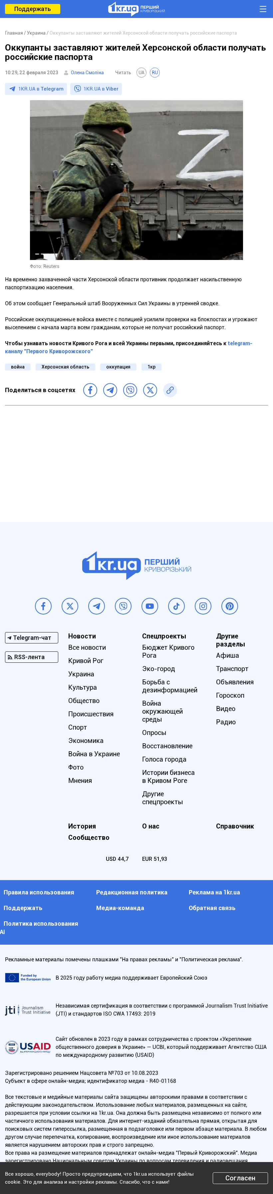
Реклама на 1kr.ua (214, 892)
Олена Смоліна (87, 72)
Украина (81, 674)
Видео (225, 709)
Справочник (235, 826)
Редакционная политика (131, 892)
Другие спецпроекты (162, 798)
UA (141, 72)
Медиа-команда (120, 907)
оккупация (118, 366)
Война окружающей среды (162, 711)
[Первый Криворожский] (136, 9)
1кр (151, 366)
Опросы (154, 733)
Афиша (227, 655)
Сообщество (89, 837)
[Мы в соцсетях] (43, 606)
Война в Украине (94, 754)
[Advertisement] (136, 458)
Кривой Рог (85, 661)
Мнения (80, 781)
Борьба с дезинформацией (169, 686)
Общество (84, 701)
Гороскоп (230, 695)
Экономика (86, 741)
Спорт (77, 727)
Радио (226, 722)
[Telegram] (110, 390)
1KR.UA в (41, 89)
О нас (150, 826)
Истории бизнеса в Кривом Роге (168, 777)
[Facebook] (90, 390)
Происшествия (91, 714)
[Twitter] (150, 390)
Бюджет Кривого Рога (168, 651)
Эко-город (158, 669)
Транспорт (232, 669)
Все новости (87, 647)
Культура (82, 687)
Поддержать (32, 8)
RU (155, 72)
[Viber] (130, 390)
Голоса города (164, 759)
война (18, 366)
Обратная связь (212, 907)
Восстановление (167, 746)
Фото (76, 767)
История (82, 826)
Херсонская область (65, 366)
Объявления (235, 682)
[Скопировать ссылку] (170, 390)
